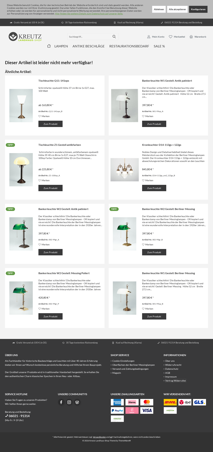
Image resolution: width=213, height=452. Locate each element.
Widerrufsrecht (173, 364)
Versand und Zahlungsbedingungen (130, 368)
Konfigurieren (198, 9)
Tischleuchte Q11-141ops (53, 80)
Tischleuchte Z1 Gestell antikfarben (59, 144)
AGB (167, 372)
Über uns (170, 360)
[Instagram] (69, 402)
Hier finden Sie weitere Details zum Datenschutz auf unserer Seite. (89, 13)
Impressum (171, 376)
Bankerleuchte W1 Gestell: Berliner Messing (168, 273)
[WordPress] (77, 402)
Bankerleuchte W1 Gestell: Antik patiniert (167, 80)
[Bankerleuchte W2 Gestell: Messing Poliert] (21, 297)
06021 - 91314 (19, 416)
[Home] (49, 46)
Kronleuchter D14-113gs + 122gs (161, 144)
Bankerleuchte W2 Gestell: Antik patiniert (63, 208)
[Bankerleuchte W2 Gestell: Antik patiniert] (21, 233)
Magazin (116, 372)
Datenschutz (171, 368)
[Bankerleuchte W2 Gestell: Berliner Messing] (124, 233)
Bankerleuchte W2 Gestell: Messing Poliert (64, 273)
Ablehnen (159, 9)
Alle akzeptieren (177, 9)
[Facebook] (61, 402)
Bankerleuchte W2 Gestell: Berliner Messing (168, 208)
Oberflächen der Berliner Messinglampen (133, 364)
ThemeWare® (124, 440)
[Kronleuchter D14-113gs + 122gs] (124, 169)
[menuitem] (198, 36)
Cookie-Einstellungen (123, 360)
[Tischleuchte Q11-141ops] (21, 105)
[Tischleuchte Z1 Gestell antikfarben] (21, 169)
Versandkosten (99, 437)
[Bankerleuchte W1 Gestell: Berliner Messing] (124, 297)
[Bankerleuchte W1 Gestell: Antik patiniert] (124, 105)
